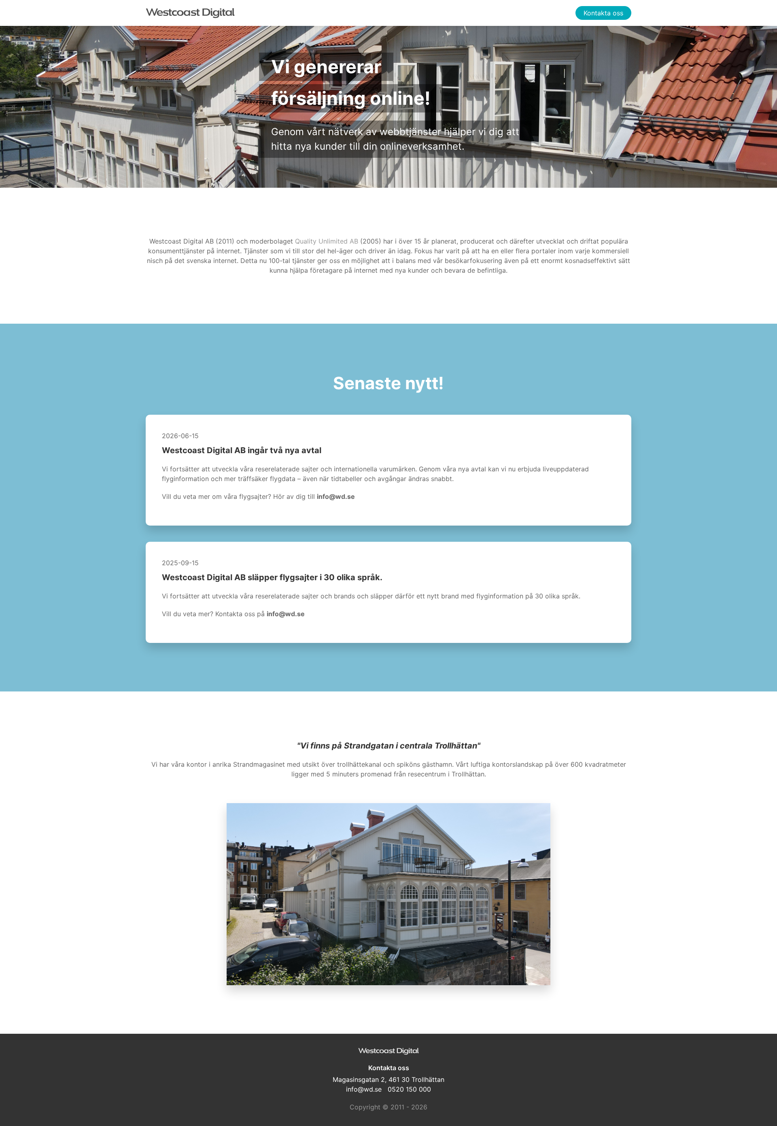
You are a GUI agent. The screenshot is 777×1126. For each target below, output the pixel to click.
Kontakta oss (603, 13)
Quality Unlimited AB (326, 241)
